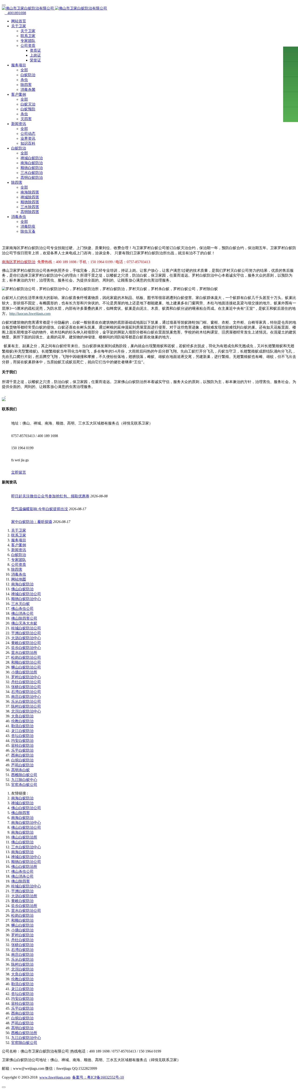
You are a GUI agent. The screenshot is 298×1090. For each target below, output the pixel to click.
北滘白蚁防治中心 (26, 711)
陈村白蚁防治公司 (26, 706)
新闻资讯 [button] (18, 124)
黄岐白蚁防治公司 (26, 643)
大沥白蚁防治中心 (26, 638)
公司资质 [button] (27, 46)
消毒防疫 (27, 226)
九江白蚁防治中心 (26, 1038)
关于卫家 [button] (18, 26)
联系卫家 (27, 36)
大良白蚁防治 (22, 716)
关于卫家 (27, 31)
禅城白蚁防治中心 (26, 857)
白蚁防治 (27, 75)
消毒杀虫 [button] (18, 217)
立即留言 (18, 472)
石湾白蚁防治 (22, 950)
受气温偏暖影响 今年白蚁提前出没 (39, 509)
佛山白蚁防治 (22, 589)
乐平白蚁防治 (22, 750)
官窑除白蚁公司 (24, 1043)
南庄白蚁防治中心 (26, 697)
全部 (24, 70)
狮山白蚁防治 (22, 925)
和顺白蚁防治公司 (26, 662)
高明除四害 (29, 212)
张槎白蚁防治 (22, 945)
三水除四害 (29, 207)
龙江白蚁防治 (22, 731)
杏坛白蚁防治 (22, 736)
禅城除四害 (29, 197)
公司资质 (18, 565)
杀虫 (24, 80)
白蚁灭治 (27, 104)
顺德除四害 (29, 202)
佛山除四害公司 (24, 618)
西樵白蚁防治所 (24, 1033)
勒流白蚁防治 (22, 726)
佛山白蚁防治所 (24, 837)
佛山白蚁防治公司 (26, 808)
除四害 (26, 85)
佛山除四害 (20, 813)
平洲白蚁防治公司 (26, 633)
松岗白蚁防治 (22, 915)
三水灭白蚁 (20, 604)
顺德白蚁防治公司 (26, 862)
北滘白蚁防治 (22, 969)
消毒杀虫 (18, 574)
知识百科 (27, 143)
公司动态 (27, 134)
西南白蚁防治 (22, 755)
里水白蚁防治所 (24, 653)
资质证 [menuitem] (35, 50)
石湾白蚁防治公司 (26, 692)
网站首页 (18, 21)
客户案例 (18, 545)
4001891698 (15, 13)
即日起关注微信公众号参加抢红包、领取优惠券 (50, 496)
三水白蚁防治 (31, 173)
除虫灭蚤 (27, 231)
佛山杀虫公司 (22, 609)
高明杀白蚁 (20, 770)
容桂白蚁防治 (22, 745)
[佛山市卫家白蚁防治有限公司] (149, 8)
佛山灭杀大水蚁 (24, 623)
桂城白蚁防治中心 (26, 886)
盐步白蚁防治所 (24, 906)
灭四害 (26, 119)
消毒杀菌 (27, 90)
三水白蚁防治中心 (26, 847)
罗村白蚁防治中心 (26, 677)
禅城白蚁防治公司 (26, 594)
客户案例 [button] (18, 94)
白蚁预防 (27, 109)
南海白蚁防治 (31, 163)
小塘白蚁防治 (22, 930)
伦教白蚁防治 (22, 721)
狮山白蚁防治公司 (26, 667)
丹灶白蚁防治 (22, 940)
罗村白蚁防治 (22, 935)
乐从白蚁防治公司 (26, 701)
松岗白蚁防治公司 (26, 657)
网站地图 (18, 579)
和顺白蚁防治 (22, 920)
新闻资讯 (18, 550)
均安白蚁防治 (22, 741)
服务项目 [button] (18, 65)
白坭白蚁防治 (22, 760)
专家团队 (27, 41)
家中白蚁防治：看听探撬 (31, 522)
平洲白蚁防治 (22, 891)
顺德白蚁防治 (31, 168)
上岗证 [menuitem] (35, 55)
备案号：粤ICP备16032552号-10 (98, 1077)
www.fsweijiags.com (54, 1077)
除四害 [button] (16, 182)
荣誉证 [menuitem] (35, 60)
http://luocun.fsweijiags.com (30, 314)
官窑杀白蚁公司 (24, 785)
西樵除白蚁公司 (24, 775)
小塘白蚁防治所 (24, 672)
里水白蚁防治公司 (26, 911)
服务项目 (18, 540)
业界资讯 (27, 138)
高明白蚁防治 (31, 178)
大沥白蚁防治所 (24, 896)
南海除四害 (29, 192)
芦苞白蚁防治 (22, 765)
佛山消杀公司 (22, 613)
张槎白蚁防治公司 (26, 687)
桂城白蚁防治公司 (26, 628)
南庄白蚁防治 (22, 955)
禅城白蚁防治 (31, 158)
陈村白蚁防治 (22, 964)
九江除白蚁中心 (24, 780)
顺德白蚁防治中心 (26, 599)
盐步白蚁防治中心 (26, 648)
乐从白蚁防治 (22, 959)
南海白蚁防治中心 (26, 823)
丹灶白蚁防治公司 (26, 682)
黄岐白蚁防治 (22, 901)
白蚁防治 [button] (18, 148)
